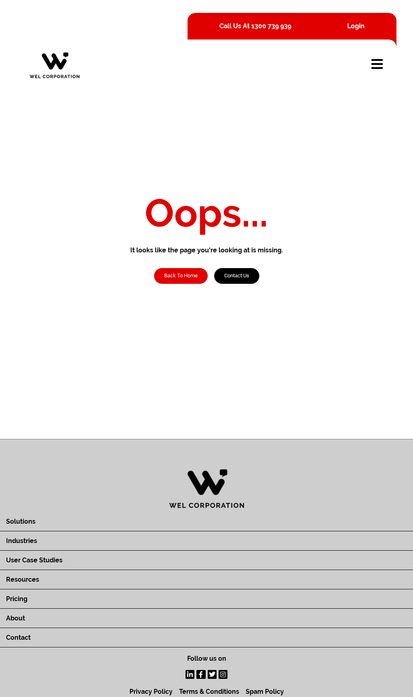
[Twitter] (212, 674)
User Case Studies (34, 560)
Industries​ (21, 541)
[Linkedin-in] (190, 674)
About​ (15, 618)
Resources (22, 579)
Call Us (255, 26)
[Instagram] (223, 674)
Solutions (20, 521)
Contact (18, 637)
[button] (236, 276)
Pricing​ (16, 599)
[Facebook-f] (200, 674)
